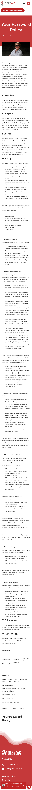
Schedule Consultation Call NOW (12, 10)
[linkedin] (9, 780)
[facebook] (2, 780)
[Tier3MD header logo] (8, 2)
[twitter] (6, 780)
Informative (14, 35)
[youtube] (28, 3)
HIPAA (8, 35)
